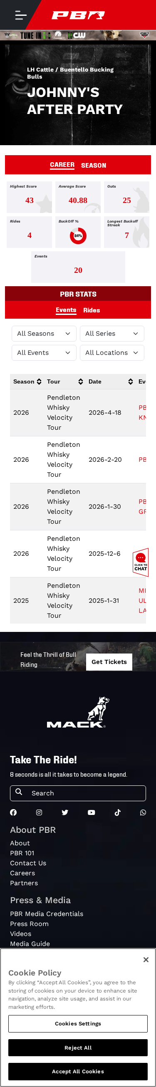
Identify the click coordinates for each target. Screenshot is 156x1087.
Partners (24, 883)
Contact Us (28, 863)
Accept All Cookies (78, 1071)
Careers (22, 873)
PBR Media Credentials (46, 914)
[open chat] (142, 562)
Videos (20, 934)
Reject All (77, 1048)
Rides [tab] (91, 309)
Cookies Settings (78, 1023)
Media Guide (30, 944)
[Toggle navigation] (21, 15)
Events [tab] (66, 309)
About (20, 843)
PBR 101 (22, 853)
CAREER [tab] (62, 164)
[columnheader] (27, 381)
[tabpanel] (78, 233)
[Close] (146, 960)
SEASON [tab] (93, 165)
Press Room (29, 924)
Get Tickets (109, 662)
